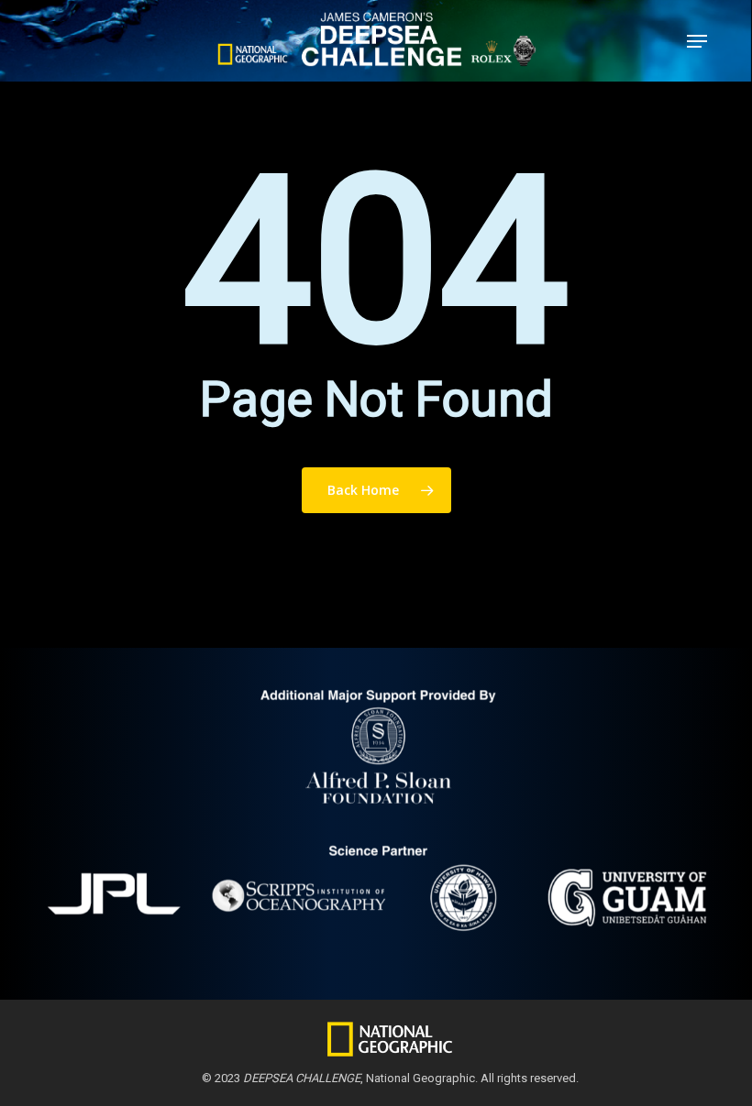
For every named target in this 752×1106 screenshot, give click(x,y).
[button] (697, 41)
